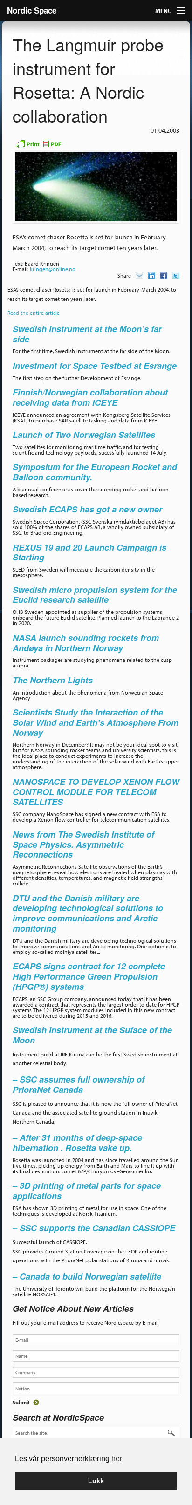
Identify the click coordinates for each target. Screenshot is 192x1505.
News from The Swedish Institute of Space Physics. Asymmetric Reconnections (83, 844)
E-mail (139, 275)
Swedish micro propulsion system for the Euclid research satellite (95, 595)
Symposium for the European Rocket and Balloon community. (95, 472)
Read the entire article (33, 312)
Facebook (163, 275)
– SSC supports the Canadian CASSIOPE (94, 1228)
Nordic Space (31, 10)
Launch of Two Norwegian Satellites (84, 435)
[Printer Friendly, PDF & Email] (39, 143)
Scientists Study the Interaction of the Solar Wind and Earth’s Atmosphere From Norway (95, 722)
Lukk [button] (96, 1481)
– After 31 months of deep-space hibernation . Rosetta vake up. (77, 1142)
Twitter (175, 275)
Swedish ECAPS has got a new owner (89, 509)
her (116, 1459)
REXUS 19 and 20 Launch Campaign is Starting (89, 552)
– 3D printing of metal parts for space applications (87, 1190)
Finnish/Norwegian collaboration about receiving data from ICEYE (90, 397)
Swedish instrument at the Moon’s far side (87, 334)
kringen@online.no (52, 269)
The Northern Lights (53, 680)
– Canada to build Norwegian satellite (87, 1276)
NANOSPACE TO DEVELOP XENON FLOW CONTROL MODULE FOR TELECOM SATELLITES (96, 792)
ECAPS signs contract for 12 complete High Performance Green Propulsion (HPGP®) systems (89, 976)
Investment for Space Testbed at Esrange (95, 366)
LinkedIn (151, 275)
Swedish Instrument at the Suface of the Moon (92, 1035)
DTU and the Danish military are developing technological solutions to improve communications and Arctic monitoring (88, 913)
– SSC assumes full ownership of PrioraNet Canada (78, 1084)
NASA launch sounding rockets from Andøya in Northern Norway (86, 643)
